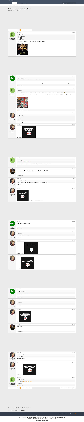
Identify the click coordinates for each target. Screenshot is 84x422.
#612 (74, 240)
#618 (74, 352)
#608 (74, 178)
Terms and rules (60, 413)
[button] (23, 3)
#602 (74, 75)
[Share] (72, 32)
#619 (74, 362)
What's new (20, 3)
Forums (14, 3)
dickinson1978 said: (21, 78)
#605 (74, 124)
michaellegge (11, 10)
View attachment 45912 (27, 381)
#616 (74, 309)
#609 (74, 188)
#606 (74, 157)
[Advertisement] (42, 20)
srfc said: (19, 90)
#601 (74, 32)
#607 (74, 168)
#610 (74, 221)
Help (70, 413)
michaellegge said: (21, 160)
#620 (74, 377)
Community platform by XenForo (42, 415)
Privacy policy (66, 413)
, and (23, 110)
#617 (74, 324)
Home (10, 3)
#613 (74, 255)
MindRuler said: (20, 34)
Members (27, 3)
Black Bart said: (20, 354)
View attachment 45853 (26, 161)
